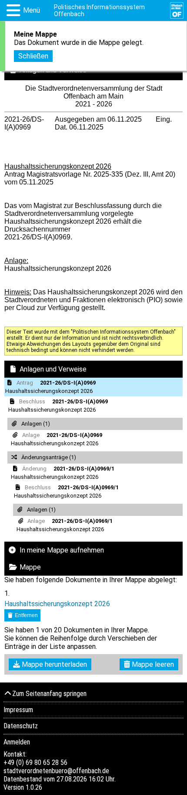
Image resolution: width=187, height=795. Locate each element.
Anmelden (16, 742)
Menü (31, 10)
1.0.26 (34, 787)
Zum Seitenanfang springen (49, 693)
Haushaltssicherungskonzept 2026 (57, 604)
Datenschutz (20, 726)
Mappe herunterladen (53, 664)
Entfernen (25, 615)
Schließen (33, 56)
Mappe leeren (152, 664)
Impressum (18, 710)
